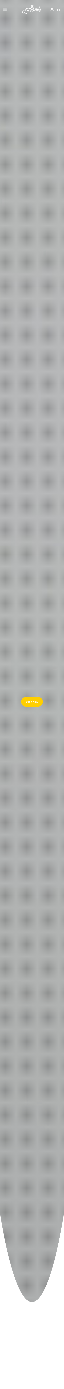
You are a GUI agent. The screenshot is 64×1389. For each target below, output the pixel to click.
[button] (5, 9)
